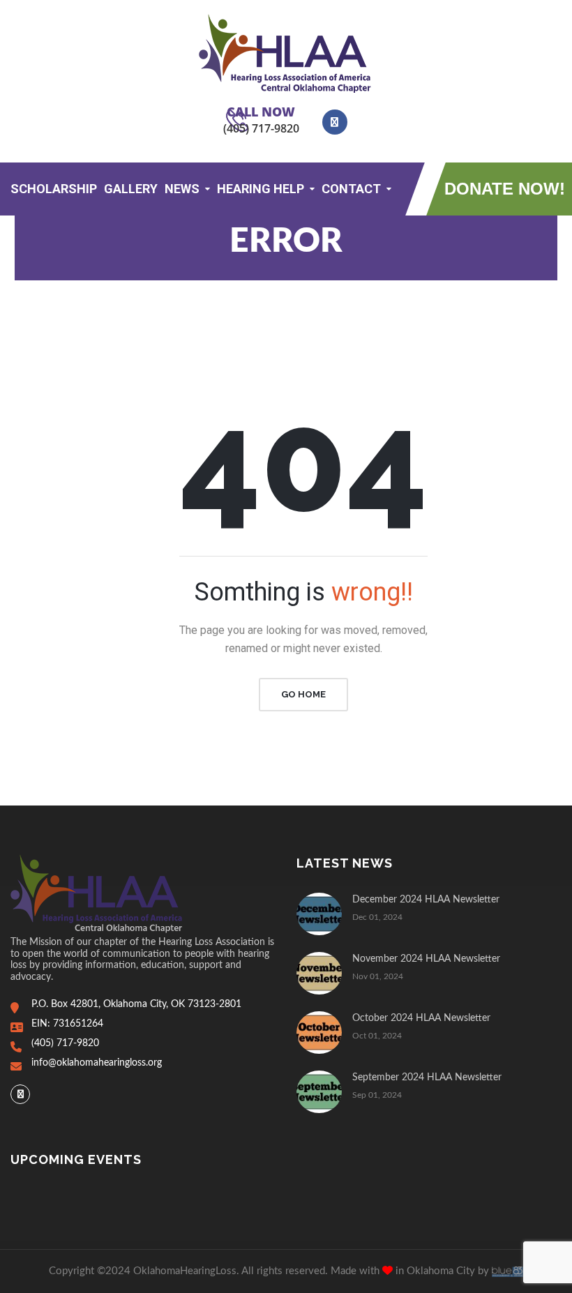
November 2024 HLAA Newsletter (426, 959)
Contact (351, 188)
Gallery (131, 188)
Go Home (303, 694)
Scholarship (53, 188)
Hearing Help (260, 188)
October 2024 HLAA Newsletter (421, 1018)
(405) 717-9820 (261, 128)
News (182, 188)
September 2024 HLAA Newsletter (427, 1077)
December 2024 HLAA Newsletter (425, 900)
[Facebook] (20, 1094)
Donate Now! (504, 188)
